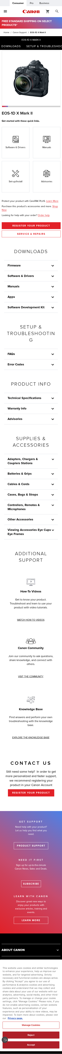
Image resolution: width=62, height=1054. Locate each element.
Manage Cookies (31, 1025)
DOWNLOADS (11, 46)
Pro (31, 3)
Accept (31, 1044)
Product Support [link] (31, 845)
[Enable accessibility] (5, 1040)
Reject (31, 1035)
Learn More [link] (52, 201)
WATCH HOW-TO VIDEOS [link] (30, 619)
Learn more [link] (31, 920)
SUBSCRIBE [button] (31, 883)
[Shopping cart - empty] (48, 11)
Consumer (18, 3)
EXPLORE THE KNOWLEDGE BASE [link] (30, 737)
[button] (5, 106)
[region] (31, 1005)
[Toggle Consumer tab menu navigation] (5, 11)
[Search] (57, 11)
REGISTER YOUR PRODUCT (31, 225)
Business (44, 3)
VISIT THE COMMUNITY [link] (30, 676)
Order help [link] (44, 215)
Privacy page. (15, 1018)
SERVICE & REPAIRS (31, 234)
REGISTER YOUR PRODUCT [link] (31, 792)
